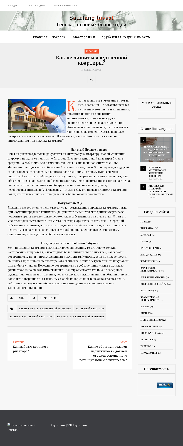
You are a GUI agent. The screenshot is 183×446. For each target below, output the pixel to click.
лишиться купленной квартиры (31, 316)
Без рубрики (156, 179)
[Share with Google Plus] (115, 79)
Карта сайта (58, 425)
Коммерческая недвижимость (150, 298)
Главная (40, 37)
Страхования (148, 352)
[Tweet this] (107, 79)
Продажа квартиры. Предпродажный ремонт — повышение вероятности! (156, 151)
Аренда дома (150, 160)
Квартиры (165, 160)
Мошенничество (66, 5)
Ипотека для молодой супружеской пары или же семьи (161, 190)
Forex (144, 221)
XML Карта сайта (77, 425)
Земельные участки (152, 277)
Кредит (13, 5)
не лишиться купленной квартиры (80, 316)
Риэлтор (145, 346)
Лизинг (145, 313)
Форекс (59, 37)
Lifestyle (145, 234)
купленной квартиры (90, 308)
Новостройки (82, 37)
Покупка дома (36, 5)
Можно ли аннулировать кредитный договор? (157, 171)
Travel (144, 241)
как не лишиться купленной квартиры (45, 308)
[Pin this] (123, 79)
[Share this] (99, 79)
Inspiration (147, 228)
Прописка (146, 339)
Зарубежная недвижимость (125, 37)
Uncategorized (149, 248)
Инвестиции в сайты (153, 283)
